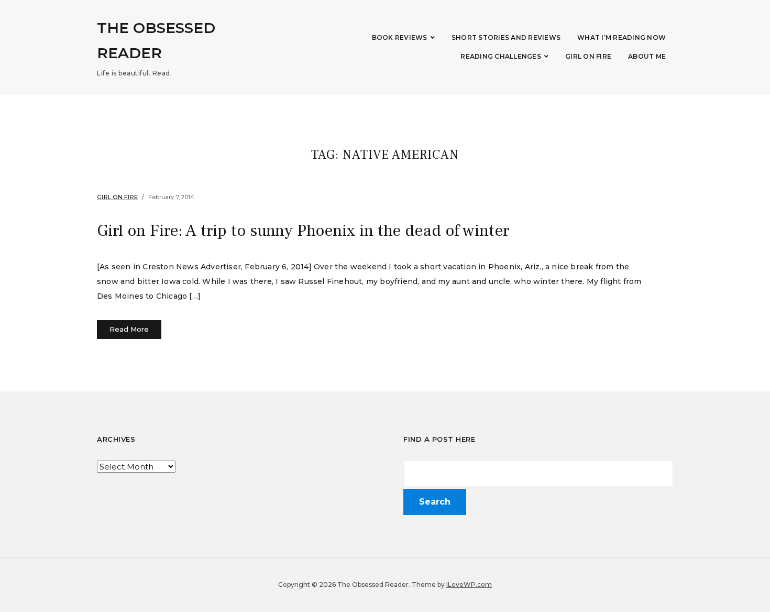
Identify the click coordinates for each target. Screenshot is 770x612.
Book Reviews (399, 37)
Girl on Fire (588, 56)
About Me (647, 56)
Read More (129, 329)
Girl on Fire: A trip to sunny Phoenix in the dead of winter (303, 231)
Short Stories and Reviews (506, 37)
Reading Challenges (500, 56)
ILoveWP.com (469, 584)
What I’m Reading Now (621, 37)
